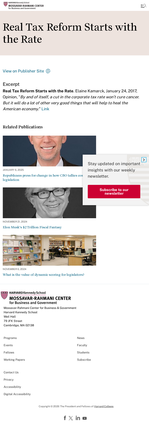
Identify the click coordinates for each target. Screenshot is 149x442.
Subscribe (84, 359)
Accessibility (12, 387)
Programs (10, 338)
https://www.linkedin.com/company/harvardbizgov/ (78, 418)
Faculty (82, 345)
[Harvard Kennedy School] (24, 5)
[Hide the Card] (144, 160)
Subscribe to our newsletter (114, 192)
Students (83, 352)
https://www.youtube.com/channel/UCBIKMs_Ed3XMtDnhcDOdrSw (85, 418)
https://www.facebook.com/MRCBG (65, 418)
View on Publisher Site (23, 71)
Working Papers (14, 359)
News (80, 338)
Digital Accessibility (17, 394)
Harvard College (103, 406)
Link (45, 108)
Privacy (9, 379)
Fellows (9, 352)
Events (8, 345)
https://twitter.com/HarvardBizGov (71, 418)
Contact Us (11, 372)
